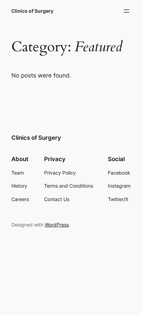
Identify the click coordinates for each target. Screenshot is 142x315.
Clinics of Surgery (32, 11)
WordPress (57, 225)
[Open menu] (126, 11)
